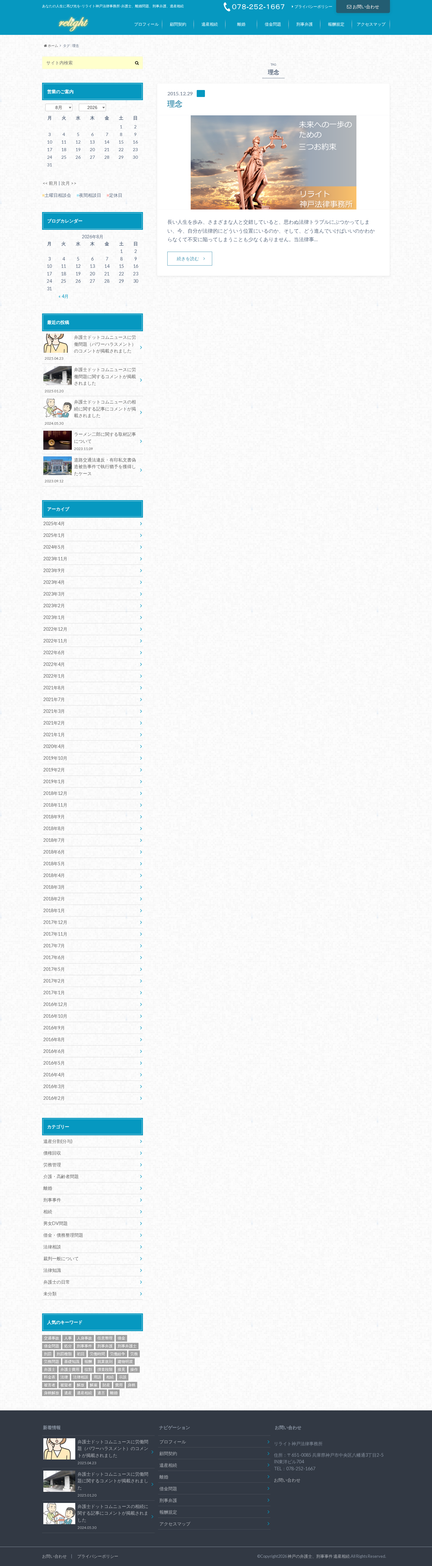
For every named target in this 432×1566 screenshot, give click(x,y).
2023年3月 (54, 593)
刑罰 (48, 1353)
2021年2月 (54, 722)
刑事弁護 (304, 24)
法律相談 (52, 1246)
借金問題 (273, 24)
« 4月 (64, 296)
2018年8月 (54, 828)
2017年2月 (54, 980)
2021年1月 (54, 734)
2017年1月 (54, 992)
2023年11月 (55, 558)
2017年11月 (55, 934)
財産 (106, 1384)
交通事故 (51, 1338)
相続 (47, 1211)
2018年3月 (54, 887)
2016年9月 (54, 1027)
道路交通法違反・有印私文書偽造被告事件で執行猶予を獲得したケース (90, 470)
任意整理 (105, 1338)
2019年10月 (55, 758)
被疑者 (66, 1384)
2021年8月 (54, 687)
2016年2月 (54, 1098)
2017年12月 (55, 922)
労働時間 (97, 1353)
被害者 (49, 1384)
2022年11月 (55, 640)
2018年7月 (54, 840)
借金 (121, 1338)
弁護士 (49, 1369)
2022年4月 (54, 664)
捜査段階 (105, 1369)
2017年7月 (54, 945)
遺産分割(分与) (57, 1141)
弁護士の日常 (56, 1282)
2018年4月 (54, 875)
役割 (88, 1369)
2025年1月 (54, 535)
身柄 (131, 1384)
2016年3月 (54, 1086)
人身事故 (84, 1338)
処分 (68, 1346)
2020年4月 (54, 746)
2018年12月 (55, 793)
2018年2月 (54, 898)
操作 (134, 1369)
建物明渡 (125, 1361)
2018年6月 (54, 851)
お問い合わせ (366, 6)
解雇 (93, 1384)
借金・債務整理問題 (63, 1235)
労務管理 (52, 1164)
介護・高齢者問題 (61, 1176)
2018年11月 (55, 805)
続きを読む (188, 258)
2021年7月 (54, 699)
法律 (64, 1377)
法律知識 (52, 1270)
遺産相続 (209, 24)
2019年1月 (54, 781)
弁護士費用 (69, 1369)
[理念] (273, 206)
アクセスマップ (371, 24)
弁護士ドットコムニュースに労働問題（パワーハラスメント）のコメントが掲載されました (90, 347)
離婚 (241, 24)
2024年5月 (54, 547)
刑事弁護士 (127, 1346)
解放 (80, 1384)
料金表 (49, 1377)
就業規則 (105, 1361)
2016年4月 (54, 1074)
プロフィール (146, 24)
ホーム (52, 45)
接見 (121, 1369)
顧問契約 (178, 24)
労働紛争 (117, 1353)
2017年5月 (54, 969)
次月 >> (69, 183)
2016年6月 (54, 1051)
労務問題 (51, 1361)
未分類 (50, 1293)
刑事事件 (52, 1199)
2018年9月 (54, 816)
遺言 (101, 1392)
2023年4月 (54, 582)
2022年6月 (54, 652)
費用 (119, 1384)
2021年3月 (54, 711)
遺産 (68, 1392)
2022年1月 (54, 676)
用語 (97, 1377)
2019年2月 (54, 769)
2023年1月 (54, 617)
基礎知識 (71, 1361)
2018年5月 (54, 863)
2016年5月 (54, 1063)
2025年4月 (54, 523)
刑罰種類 (64, 1353)
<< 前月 (50, 183)
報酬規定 (336, 24)
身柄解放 (51, 1392)
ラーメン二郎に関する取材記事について (105, 441)
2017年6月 (54, 957)
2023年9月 (54, 570)
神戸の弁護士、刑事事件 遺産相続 (318, 1556)
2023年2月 (54, 605)
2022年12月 (55, 629)
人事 (68, 1338)
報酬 (88, 1361)
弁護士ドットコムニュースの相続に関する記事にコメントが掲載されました (90, 412)
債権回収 (52, 1153)
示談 (123, 1377)
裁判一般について (61, 1258)
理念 (174, 103)
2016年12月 (55, 1004)
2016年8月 (54, 1039)
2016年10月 (55, 1016)
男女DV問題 (55, 1223)
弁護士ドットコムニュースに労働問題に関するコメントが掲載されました (90, 380)
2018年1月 (54, 910)
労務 (134, 1353)
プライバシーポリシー (313, 6)
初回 (80, 1353)
